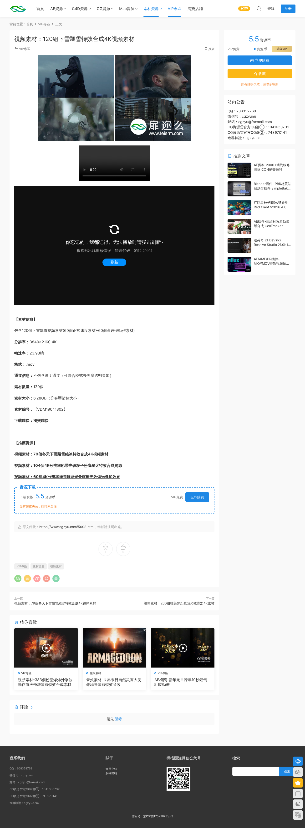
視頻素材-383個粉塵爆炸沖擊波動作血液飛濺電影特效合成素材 (45, 682)
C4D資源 (80, 8)
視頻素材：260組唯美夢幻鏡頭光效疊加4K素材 (179, 603)
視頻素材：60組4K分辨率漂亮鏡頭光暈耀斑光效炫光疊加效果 (67, 476)
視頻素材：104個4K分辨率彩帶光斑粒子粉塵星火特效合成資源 (68, 465)
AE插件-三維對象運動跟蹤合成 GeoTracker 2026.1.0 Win (271, 226)
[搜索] (258, 8)
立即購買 (197, 497)
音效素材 (95, 673)
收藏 (262, 73)
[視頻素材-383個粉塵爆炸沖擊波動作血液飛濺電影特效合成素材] (46, 648)
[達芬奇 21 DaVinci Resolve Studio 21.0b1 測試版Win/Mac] (239, 245)
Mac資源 (126, 8)
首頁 (40, 8)
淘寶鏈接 (41, 420)
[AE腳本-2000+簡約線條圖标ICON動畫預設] (239, 170)
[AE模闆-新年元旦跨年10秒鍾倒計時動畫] (182, 648)
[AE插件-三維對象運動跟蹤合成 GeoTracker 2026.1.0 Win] (239, 226)
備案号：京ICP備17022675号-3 (152, 816)
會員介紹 (111, 769)
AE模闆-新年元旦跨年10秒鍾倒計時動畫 (180, 682)
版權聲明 (111, 773)
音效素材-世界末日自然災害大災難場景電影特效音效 (113, 682)
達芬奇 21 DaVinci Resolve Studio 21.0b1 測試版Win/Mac (271, 244)
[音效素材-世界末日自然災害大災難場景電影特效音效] (114, 648)
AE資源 (56, 8)
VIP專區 (174, 8)
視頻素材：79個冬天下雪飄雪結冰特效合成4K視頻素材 (61, 454)
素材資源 (151, 8)
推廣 (211, 49)
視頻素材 (56, 566)
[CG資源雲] (18, 8)
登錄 (118, 719)
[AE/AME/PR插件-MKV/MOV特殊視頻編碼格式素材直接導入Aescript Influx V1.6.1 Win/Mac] (239, 264)
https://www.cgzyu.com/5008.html (66, 527)
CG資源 (103, 8)
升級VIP (282, 48)
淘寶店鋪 (195, 8)
